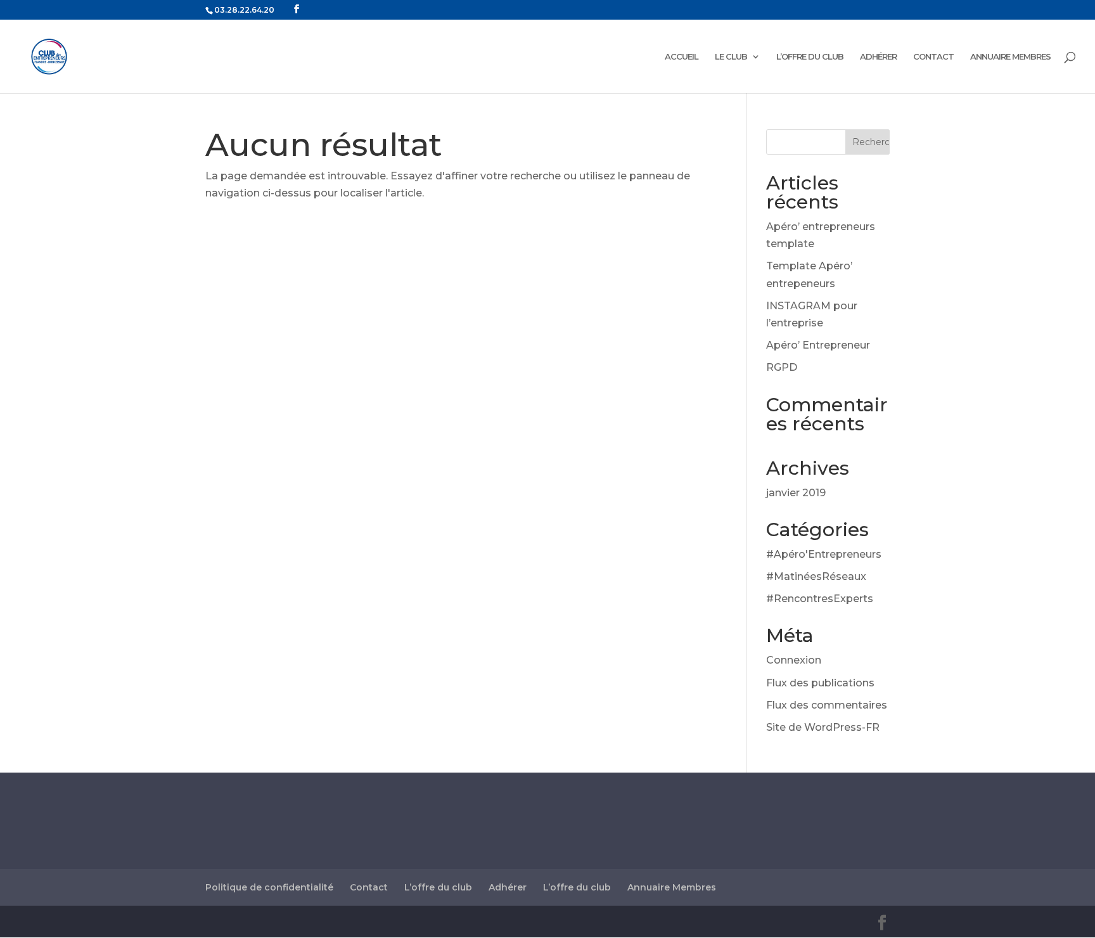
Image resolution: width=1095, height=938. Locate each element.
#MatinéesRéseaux (816, 576)
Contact (369, 887)
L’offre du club (438, 887)
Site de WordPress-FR (823, 727)
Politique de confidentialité (269, 887)
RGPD (781, 367)
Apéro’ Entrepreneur (818, 345)
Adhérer (508, 887)
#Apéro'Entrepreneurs (823, 554)
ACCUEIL (681, 56)
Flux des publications (820, 683)
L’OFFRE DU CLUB (809, 56)
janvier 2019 (796, 493)
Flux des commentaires (826, 705)
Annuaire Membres (671, 887)
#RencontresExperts (819, 599)
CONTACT (933, 56)
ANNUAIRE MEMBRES (1010, 56)
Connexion (793, 660)
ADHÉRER (878, 56)
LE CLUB (731, 56)
